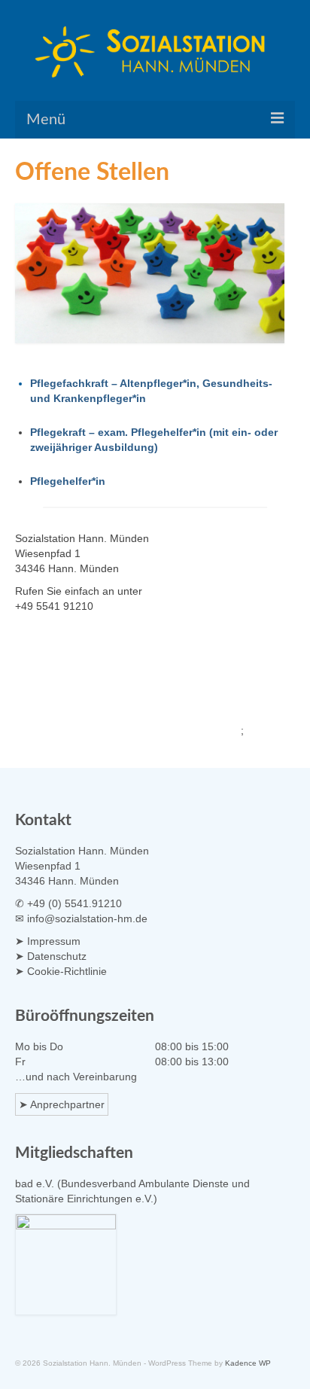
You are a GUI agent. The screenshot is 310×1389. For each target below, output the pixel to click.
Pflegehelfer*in (67, 481)
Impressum (54, 941)
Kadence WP (248, 1363)
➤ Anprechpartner (62, 1104)
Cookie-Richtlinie (67, 971)
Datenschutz (57, 956)
